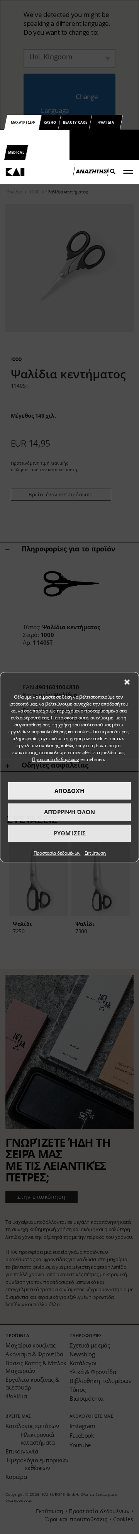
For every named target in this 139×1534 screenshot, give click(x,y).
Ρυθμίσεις (70, 833)
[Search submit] (110, 173)
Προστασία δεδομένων (55, 759)
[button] (127, 682)
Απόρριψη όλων (69, 812)
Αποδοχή (69, 791)
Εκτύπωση (95, 853)
